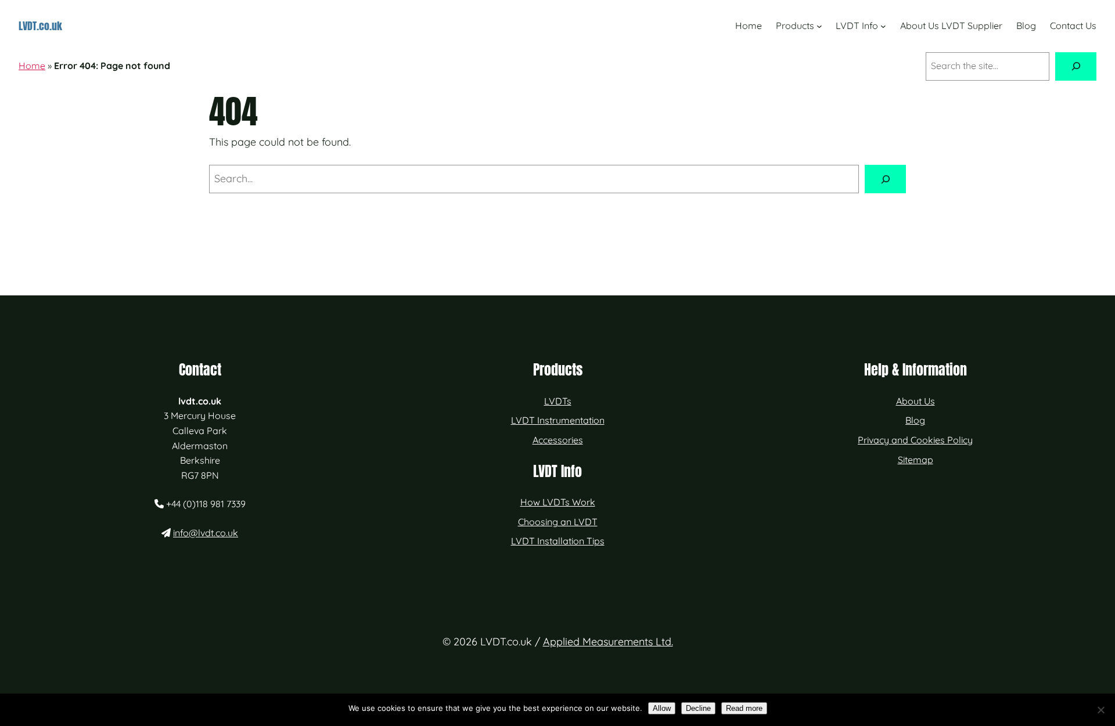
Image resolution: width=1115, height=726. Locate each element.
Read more (744, 708)
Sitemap (915, 459)
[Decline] (1100, 710)
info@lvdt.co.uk (205, 533)
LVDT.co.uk (40, 26)
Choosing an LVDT (558, 522)
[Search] (1075, 66)
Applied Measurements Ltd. (608, 641)
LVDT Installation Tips (558, 541)
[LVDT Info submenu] (883, 26)
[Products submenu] (819, 26)
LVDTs (557, 401)
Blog (915, 420)
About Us (915, 401)
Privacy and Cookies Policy (915, 440)
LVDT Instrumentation (558, 420)
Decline (698, 708)
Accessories (558, 440)
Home (32, 65)
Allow (662, 708)
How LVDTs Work (557, 502)
